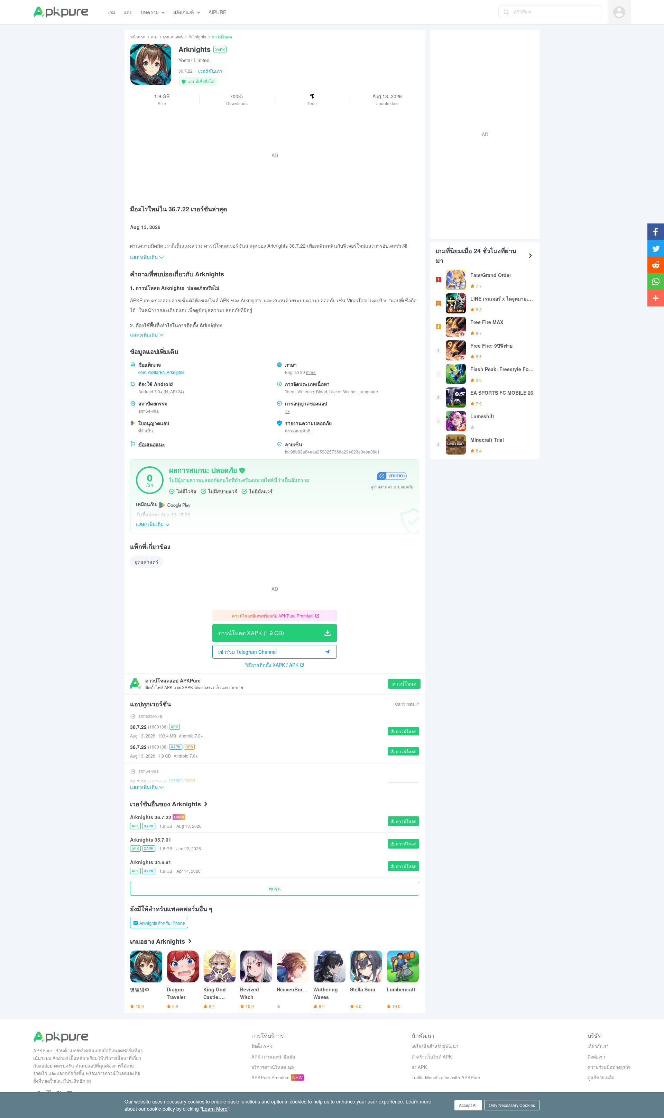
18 (287, 411)
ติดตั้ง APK (262, 1046)
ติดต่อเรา (596, 1056)
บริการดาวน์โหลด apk (273, 1067)
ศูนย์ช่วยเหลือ (601, 1077)
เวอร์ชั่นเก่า (210, 70)
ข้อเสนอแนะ (151, 444)
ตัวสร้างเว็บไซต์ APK (432, 1056)
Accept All (468, 1105)
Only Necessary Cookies (512, 1105)
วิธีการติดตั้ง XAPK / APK (271, 664)
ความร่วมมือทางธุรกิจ (609, 1067)
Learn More (215, 1108)
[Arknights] (151, 64)
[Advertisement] (482, 133)
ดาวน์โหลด (404, 683)
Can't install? (407, 704)
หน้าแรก (137, 36)
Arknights (197, 36)
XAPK (220, 49)
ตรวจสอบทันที (298, 430)
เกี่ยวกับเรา (598, 1046)
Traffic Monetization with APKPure (446, 1077)
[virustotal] (242, 470)
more (311, 372)
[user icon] (619, 12)
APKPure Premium (270, 1077)
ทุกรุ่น (275, 888)
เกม (154, 36)
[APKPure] (60, 12)
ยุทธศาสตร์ (173, 36)
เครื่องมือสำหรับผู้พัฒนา (435, 1046)
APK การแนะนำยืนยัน (273, 1056)
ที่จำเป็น (145, 430)
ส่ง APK (419, 1067)
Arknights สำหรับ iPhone (162, 923)
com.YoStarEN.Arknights (161, 372)
